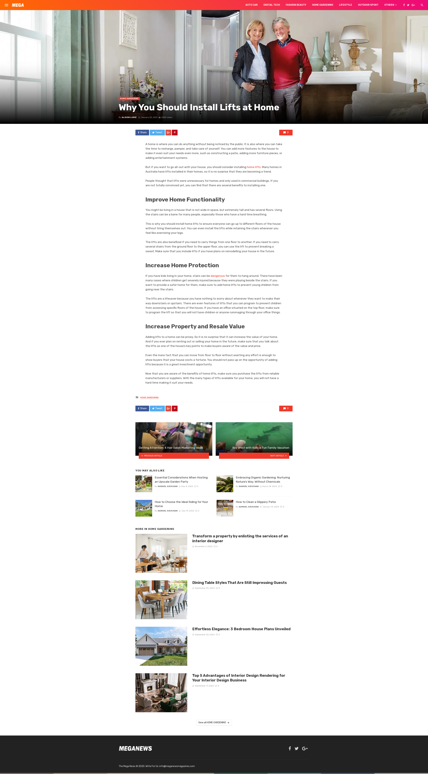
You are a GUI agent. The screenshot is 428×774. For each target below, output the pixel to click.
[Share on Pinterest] (175, 132)
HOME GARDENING (129, 99)
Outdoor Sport (368, 5)
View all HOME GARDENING (212, 722)
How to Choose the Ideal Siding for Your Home (181, 504)
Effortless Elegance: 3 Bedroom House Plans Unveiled (241, 629)
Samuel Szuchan (168, 486)
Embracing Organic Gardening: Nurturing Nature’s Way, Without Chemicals (263, 479)
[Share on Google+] (168, 132)
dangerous (218, 275)
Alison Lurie (129, 117)
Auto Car (251, 5)
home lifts (254, 167)
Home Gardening (322, 5)
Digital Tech (271, 5)
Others (389, 5)
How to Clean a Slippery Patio (256, 502)
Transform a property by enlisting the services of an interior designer (240, 538)
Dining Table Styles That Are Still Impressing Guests (239, 583)
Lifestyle (345, 5)
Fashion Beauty (296, 5)
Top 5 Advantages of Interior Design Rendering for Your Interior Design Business (238, 677)
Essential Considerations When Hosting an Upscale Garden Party (181, 479)
